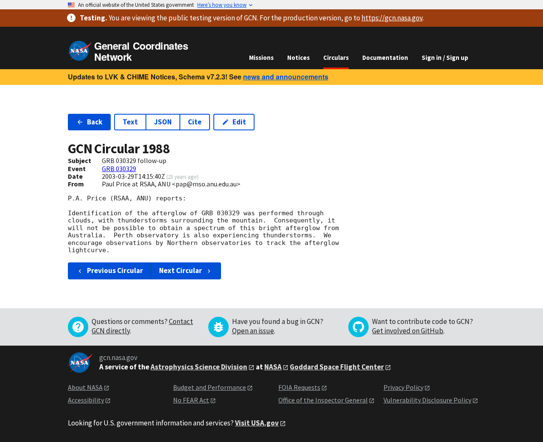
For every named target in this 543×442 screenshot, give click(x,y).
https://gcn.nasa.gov (392, 18)
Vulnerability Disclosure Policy (427, 400)
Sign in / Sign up (445, 57)
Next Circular (180, 270)
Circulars (336, 57)
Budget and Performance (209, 387)
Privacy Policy (403, 387)
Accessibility (86, 400)
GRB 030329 (119, 168)
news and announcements (285, 77)
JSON (163, 122)
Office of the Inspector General (323, 400)
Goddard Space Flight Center (337, 367)
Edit (239, 122)
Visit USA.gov (257, 423)
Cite (195, 122)
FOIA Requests (299, 387)
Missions (261, 57)
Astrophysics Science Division (199, 367)
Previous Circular (115, 270)
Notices (298, 57)
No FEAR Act (191, 400)
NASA (273, 367)
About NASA (85, 387)
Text (130, 122)
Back (94, 122)
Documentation (385, 57)
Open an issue (253, 330)
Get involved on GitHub (407, 330)
